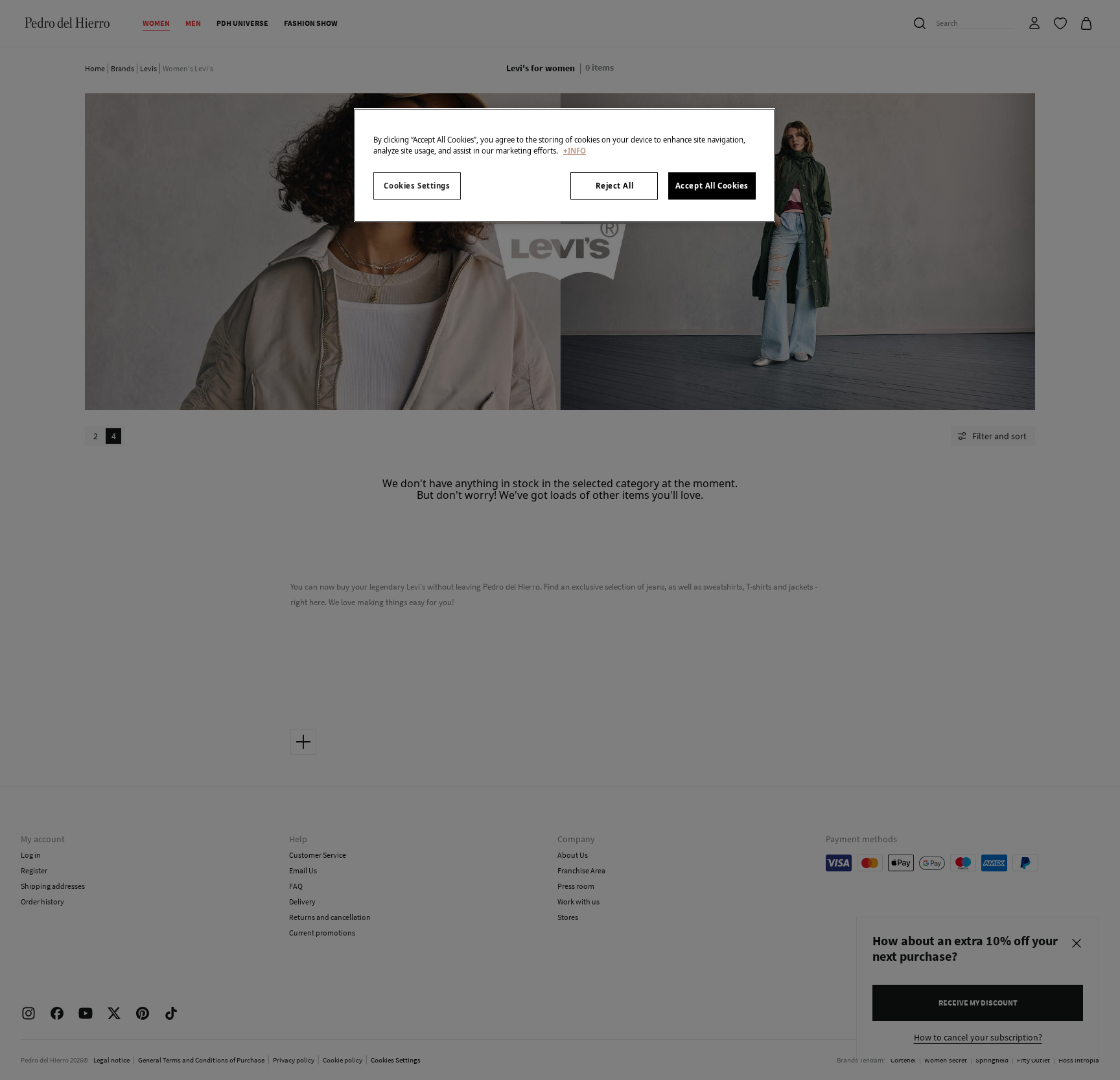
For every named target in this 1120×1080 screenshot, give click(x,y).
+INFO (574, 150)
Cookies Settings (417, 185)
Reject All (615, 185)
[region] (564, 165)
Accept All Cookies (712, 185)
